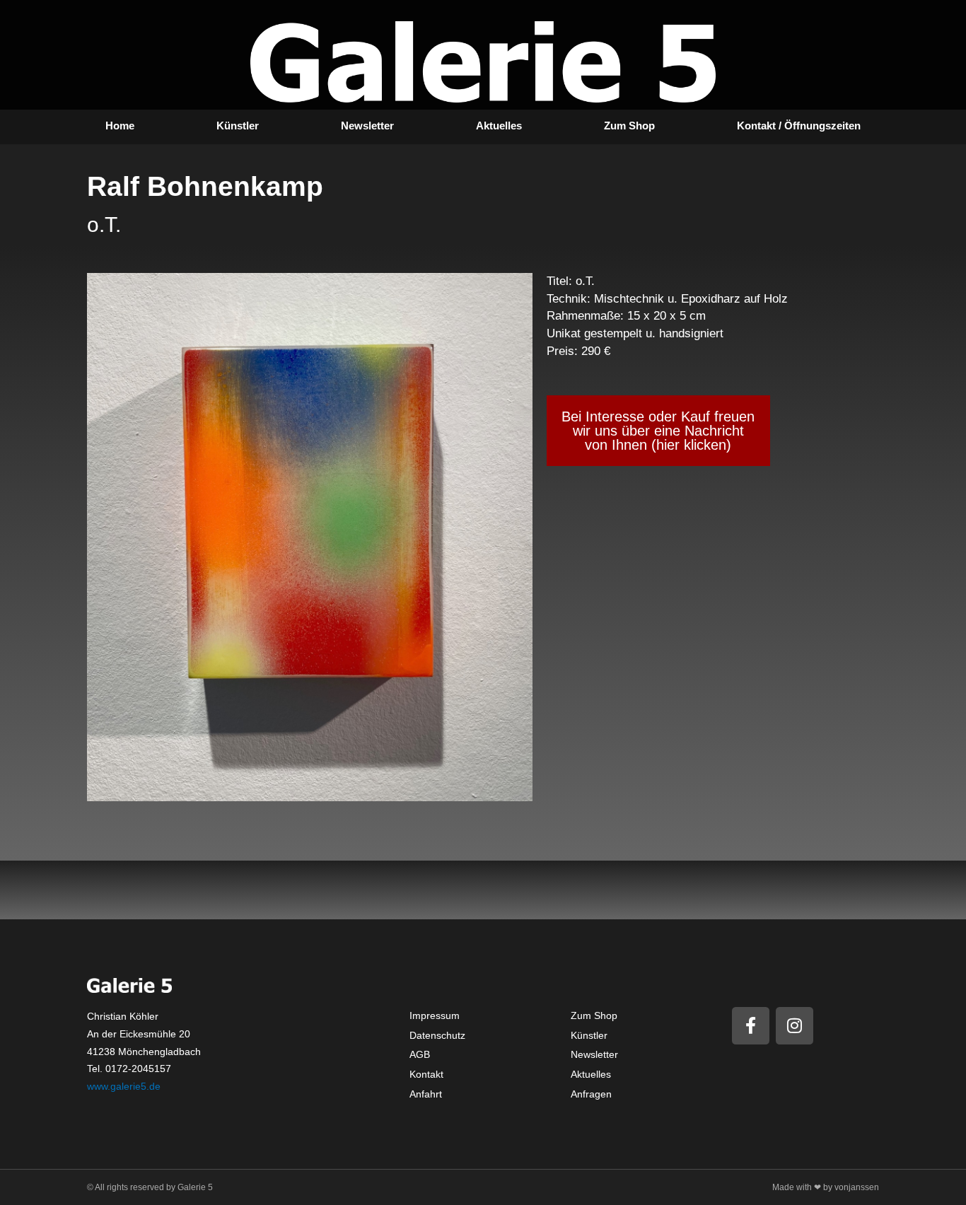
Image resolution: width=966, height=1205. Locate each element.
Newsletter (367, 126)
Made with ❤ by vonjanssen (825, 1187)
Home (119, 126)
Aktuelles (499, 126)
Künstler (237, 126)
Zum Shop (629, 126)
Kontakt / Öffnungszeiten (799, 126)
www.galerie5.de (124, 1086)
